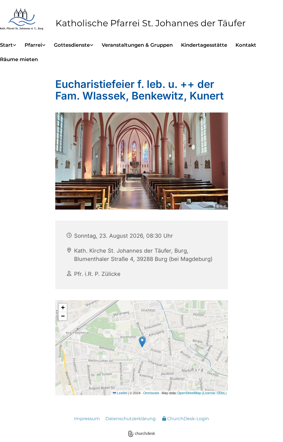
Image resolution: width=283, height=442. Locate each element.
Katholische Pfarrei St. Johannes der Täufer (151, 23)
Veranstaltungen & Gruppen (137, 45)
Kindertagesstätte (204, 45)
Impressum (87, 418)
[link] (12, 45)
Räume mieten (19, 59)
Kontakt (245, 45)
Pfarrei (33, 45)
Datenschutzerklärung (130, 418)
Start (6, 45)
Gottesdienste (72, 45)
